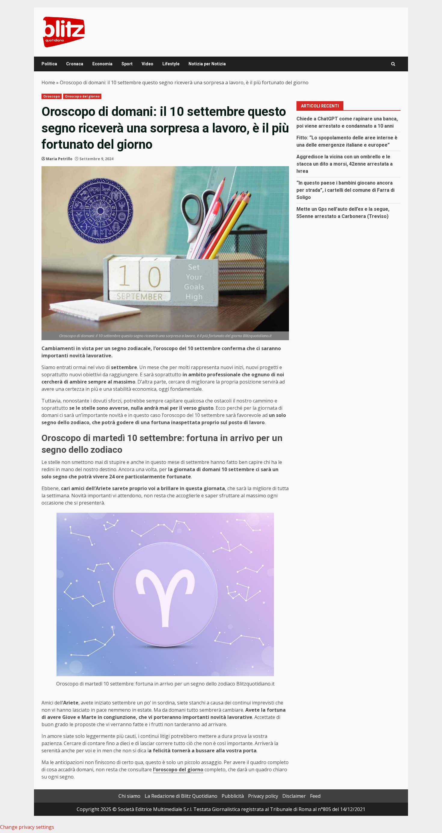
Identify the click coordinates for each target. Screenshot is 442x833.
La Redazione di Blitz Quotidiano (181, 796)
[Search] (393, 64)
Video (147, 63)
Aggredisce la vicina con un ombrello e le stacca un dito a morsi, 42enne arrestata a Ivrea (344, 164)
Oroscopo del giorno (82, 96)
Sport (127, 63)
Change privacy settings (27, 827)
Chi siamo (129, 796)
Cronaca (74, 63)
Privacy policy (263, 796)
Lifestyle (171, 63)
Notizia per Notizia (207, 63)
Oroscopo (51, 96)
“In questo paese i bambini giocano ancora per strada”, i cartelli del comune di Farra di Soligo (345, 190)
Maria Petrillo (59, 158)
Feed (315, 796)
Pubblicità (233, 796)
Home (48, 82)
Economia (102, 63)
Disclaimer (294, 796)
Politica (49, 63)
